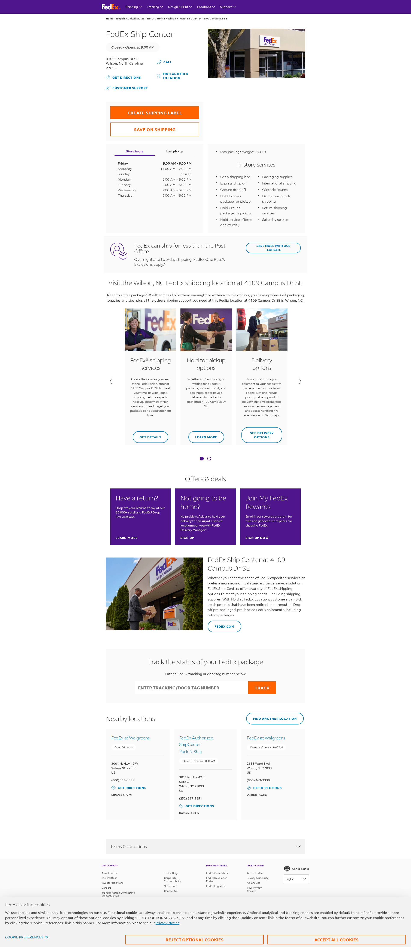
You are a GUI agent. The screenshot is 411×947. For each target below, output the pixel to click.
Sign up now (257, 538)
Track (262, 687)
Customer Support (127, 88)
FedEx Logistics (215, 886)
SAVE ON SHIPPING (143, 127)
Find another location (175, 76)
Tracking (153, 7)
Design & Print (178, 7)
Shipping (132, 7)
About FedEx (109, 873)
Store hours (134, 151)
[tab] (202, 459)
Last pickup (174, 151)
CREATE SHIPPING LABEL (146, 110)
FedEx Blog (171, 873)
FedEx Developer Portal (216, 879)
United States (300, 868)
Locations (204, 7)
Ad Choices (253, 882)
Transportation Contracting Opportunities (118, 894)
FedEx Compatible (217, 873)
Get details (147, 435)
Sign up (187, 538)
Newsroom (170, 886)
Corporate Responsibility (172, 879)
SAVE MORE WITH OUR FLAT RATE (273, 248)
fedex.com (221, 624)
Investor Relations (113, 882)
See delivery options (257, 433)
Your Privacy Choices (254, 889)
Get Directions (123, 77)
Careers (106, 887)
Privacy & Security (257, 877)
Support (226, 7)
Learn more (202, 435)
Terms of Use (255, 873)
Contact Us (170, 890)
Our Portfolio (109, 877)
